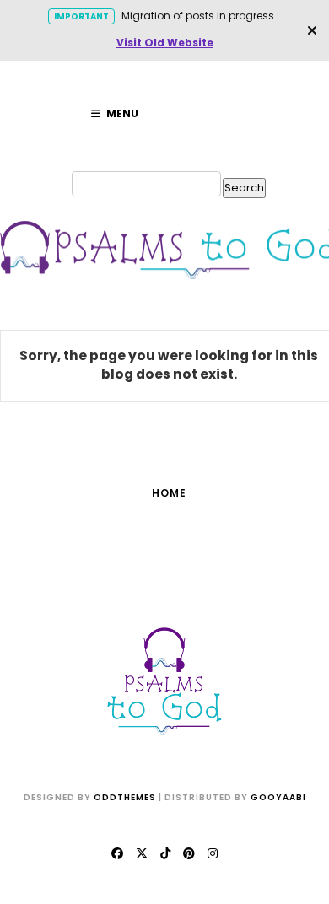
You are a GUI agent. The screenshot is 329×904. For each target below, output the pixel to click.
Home (169, 493)
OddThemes (125, 797)
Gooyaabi (278, 797)
